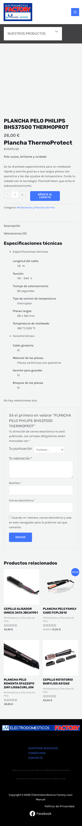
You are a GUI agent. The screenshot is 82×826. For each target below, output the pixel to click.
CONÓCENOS (37, 753)
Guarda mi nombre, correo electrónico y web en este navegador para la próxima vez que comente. (40, 522)
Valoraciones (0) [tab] (15, 233)
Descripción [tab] (12, 226)
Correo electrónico (22, 500)
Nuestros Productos (27, 33)
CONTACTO (35, 758)
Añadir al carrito (45, 196)
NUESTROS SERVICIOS (43, 748)
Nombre (15, 483)
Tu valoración (20, 458)
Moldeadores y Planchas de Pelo (36, 207)
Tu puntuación (20, 448)
